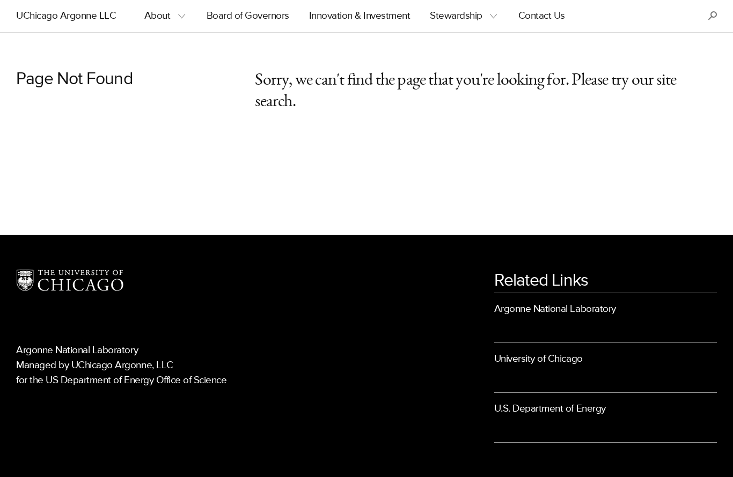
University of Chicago (538, 359)
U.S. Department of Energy (550, 409)
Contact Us (541, 16)
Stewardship (456, 16)
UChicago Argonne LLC (66, 16)
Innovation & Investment (360, 16)
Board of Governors (248, 16)
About (157, 16)
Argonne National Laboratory (555, 309)
